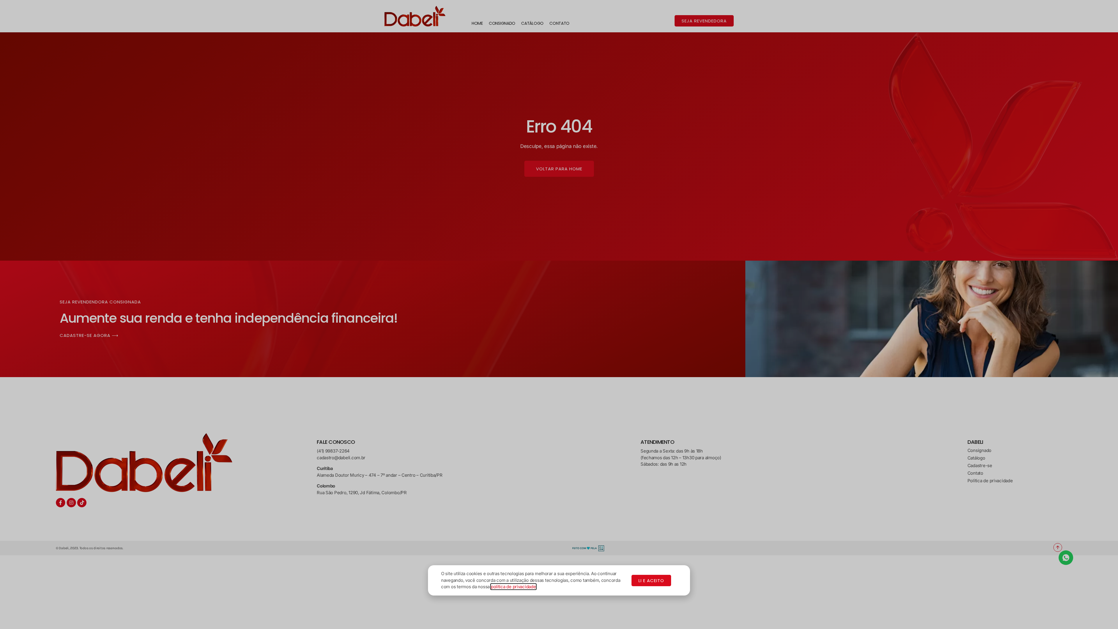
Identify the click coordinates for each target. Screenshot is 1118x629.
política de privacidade (513, 586)
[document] (559, 314)
